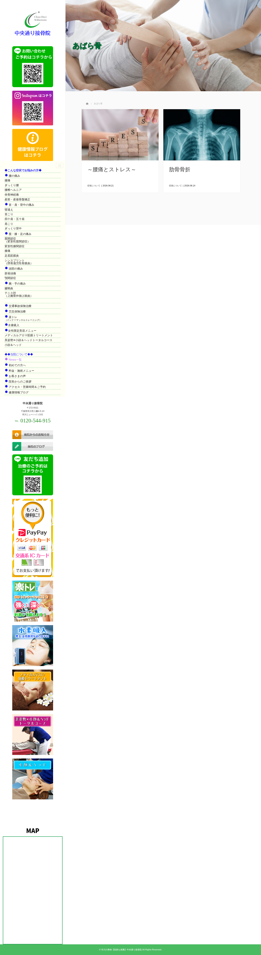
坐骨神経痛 (12, 194)
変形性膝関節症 (15, 246)
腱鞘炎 (9, 288)
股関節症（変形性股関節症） (17, 240)
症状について (93, 185)
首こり (9, 214)
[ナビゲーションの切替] (59, 165)
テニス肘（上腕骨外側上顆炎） (19, 294)
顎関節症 (10, 278)
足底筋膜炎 (12, 255)
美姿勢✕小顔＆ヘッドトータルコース (28, 340)
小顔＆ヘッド (13, 344)
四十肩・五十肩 (15, 219)
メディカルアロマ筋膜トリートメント (29, 335)
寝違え (9, 209)
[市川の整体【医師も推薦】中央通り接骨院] (32, 35)
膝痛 (7, 250)
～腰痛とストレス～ (111, 169)
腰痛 (7, 180)
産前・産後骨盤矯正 (17, 199)
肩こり (9, 223)
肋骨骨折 (179, 169)
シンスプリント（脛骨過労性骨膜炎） (19, 262)
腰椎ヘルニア (13, 189)
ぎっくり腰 (12, 185)
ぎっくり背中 (13, 228)
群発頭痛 (10, 273)
